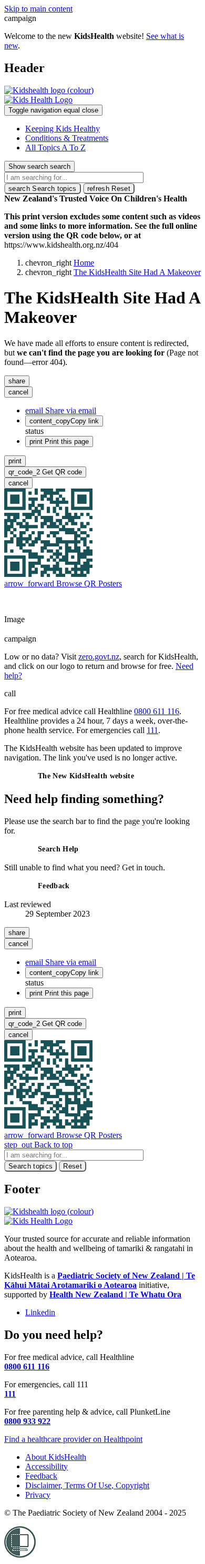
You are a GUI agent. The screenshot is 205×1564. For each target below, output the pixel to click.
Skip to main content (38, 8)
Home (84, 262)
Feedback (54, 886)
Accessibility (46, 1466)
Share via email (60, 410)
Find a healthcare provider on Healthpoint (73, 1439)
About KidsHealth (55, 1457)
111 (152, 730)
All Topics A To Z (55, 147)
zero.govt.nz (98, 656)
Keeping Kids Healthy (62, 128)
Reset (108, 188)
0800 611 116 (156, 711)
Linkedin (40, 1312)
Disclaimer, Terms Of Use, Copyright (87, 1485)
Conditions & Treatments (66, 138)
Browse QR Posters (63, 583)
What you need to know (46, 601)
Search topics (42, 188)
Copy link (64, 421)
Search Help (58, 849)
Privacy (37, 1494)
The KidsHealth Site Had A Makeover (137, 272)
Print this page (59, 441)
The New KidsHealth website (86, 776)
